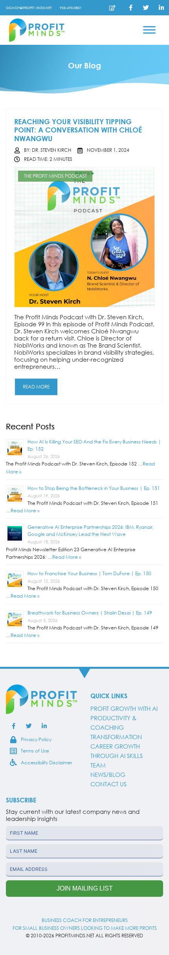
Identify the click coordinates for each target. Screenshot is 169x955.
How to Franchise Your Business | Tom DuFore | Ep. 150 (89, 573)
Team (98, 765)
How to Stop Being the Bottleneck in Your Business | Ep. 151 (94, 488)
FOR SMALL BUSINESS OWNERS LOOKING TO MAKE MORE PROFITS (85, 928)
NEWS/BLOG (107, 774)
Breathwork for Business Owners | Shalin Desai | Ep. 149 (90, 613)
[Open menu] (149, 29)
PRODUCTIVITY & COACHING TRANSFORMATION (116, 727)
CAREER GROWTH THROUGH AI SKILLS (116, 751)
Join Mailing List (85, 888)
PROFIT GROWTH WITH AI (124, 708)
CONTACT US (108, 784)
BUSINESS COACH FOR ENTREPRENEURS (85, 920)
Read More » (25, 510)
